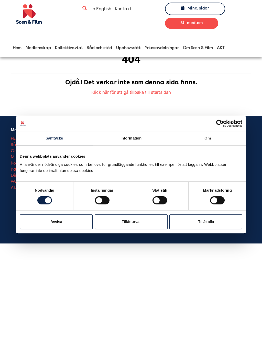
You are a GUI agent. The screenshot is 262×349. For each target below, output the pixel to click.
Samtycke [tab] (54, 138)
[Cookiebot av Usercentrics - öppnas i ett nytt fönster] (220, 123)
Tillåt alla (206, 221)
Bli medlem (191, 23)
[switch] (102, 200)
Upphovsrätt (128, 48)
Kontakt (123, 9)
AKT (221, 48)
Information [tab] (131, 138)
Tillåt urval (131, 221)
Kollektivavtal (69, 48)
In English (101, 9)
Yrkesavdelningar (162, 48)
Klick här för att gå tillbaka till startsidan (131, 92)
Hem (17, 48)
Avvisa (56, 221)
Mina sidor (198, 8)
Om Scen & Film (198, 48)
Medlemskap (38, 48)
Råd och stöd (99, 48)
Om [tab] (207, 138)
